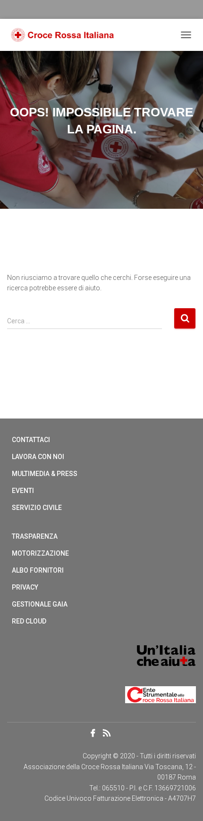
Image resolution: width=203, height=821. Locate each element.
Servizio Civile (37, 507)
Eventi (23, 490)
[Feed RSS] (109, 734)
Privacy (25, 587)
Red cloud (29, 621)
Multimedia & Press (44, 473)
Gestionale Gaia (40, 604)
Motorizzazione (40, 553)
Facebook (93, 733)
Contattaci (31, 439)
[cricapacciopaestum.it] (66, 35)
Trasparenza (35, 536)
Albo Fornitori (38, 570)
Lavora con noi (38, 456)
